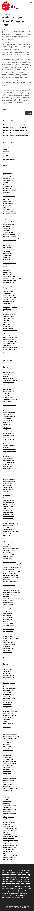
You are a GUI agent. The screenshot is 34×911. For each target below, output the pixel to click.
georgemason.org (8, 374)
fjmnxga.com (6, 288)
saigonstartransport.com (10, 289)
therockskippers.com (9, 324)
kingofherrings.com (8, 267)
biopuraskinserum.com (9, 297)
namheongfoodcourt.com (10, 316)
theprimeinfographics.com (10, 575)
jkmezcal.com (7, 589)
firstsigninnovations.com (10, 190)
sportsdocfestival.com (9, 654)
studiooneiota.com (8, 512)
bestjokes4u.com (8, 418)
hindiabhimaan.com (8, 351)
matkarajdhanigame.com (10, 399)
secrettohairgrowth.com (9, 280)
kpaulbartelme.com (8, 569)
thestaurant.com (7, 596)
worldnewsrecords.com (9, 556)
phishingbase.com (8, 640)
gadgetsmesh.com (8, 472)
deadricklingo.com (8, 525)
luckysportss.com (8, 631)
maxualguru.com (7, 437)
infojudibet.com (7, 393)
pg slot (28, 874)
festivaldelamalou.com (9, 188)
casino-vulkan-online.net (10, 332)
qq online (5, 149)
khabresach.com (7, 353)
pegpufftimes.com (8, 180)
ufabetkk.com (7, 259)
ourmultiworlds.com (8, 177)
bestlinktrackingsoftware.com (11, 598)
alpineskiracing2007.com (10, 330)
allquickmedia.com (8, 261)
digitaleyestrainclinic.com (10, 337)
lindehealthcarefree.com (10, 380)
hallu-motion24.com (8, 322)
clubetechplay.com (8, 611)
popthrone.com (7, 401)
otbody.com (6, 242)
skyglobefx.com (7, 527)
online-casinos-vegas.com (10, 341)
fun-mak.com (7, 583)
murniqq (11, 890)
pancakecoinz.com (8, 409)
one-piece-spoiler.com (9, 510)
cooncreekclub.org (8, 178)
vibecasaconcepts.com (9, 543)
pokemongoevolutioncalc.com (11, 638)
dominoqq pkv (24, 890)
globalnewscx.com (8, 497)
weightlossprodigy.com (9, 432)
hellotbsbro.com (7, 477)
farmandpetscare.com (9, 479)
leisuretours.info (7, 476)
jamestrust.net (7, 244)
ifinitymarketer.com (8, 623)
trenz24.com (6, 245)
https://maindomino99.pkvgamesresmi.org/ (13, 897)
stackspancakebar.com (9, 314)
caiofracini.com (7, 483)
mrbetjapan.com (7, 268)
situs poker (6, 151)
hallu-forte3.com (7, 320)
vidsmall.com (6, 552)
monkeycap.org (7, 221)
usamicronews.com (8, 635)
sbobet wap (27, 886)
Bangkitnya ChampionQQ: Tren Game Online (15, 124)
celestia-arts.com (8, 182)
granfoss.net (6, 326)
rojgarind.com (7, 454)
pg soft (24, 874)
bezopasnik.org (7, 286)
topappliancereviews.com (10, 347)
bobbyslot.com (7, 424)
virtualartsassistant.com (9, 573)
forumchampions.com (9, 184)
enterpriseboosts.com (9, 234)
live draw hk (6, 147)
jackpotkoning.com (8, 625)
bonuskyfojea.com (8, 604)
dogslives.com (7, 499)
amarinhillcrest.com (8, 224)
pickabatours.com (8, 386)
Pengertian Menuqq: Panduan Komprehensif (15, 133)
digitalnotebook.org (8, 435)
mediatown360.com (8, 335)
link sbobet (13, 874)
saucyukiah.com (7, 171)
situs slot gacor (6, 875)
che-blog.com (7, 407)
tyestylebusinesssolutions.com (11, 592)
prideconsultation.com (9, 412)
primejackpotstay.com (9, 644)
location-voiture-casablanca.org (12, 567)
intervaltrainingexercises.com (11, 590)
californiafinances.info (9, 299)
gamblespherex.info (8, 529)
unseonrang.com (7, 487)
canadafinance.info (8, 301)
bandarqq (4, 892)
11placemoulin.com (8, 426)
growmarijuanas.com (9, 464)
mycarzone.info (7, 541)
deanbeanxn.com (8, 397)
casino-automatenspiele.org (11, 238)
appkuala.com (7, 272)
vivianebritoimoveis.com (9, 217)
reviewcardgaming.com (9, 562)
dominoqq (6, 155)
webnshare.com (7, 466)
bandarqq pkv (16, 870)
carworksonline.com (8, 201)
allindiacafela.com (8, 328)
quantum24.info (7, 544)
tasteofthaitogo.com (8, 282)
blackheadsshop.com (9, 566)
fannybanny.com (7, 621)
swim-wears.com (8, 194)
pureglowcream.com (9, 276)
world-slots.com (7, 403)
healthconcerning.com (9, 453)
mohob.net (6, 430)
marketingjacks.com (8, 345)
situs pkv (7, 872)
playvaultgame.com (8, 648)
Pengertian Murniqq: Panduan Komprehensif (15, 130)
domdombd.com (7, 613)
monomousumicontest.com (10, 523)
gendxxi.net (6, 537)
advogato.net (7, 228)
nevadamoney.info (8, 303)
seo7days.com (7, 274)
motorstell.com (7, 207)
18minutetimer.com (8, 458)
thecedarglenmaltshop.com (10, 372)
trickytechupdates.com (9, 349)
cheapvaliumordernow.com (10, 577)
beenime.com (7, 579)
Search (5, 109)
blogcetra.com (7, 491)
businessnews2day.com (9, 554)
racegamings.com (8, 642)
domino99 (9, 870)
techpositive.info (7, 485)
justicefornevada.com (9, 474)
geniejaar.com (7, 422)
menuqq (6, 890)
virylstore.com (7, 205)
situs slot (22, 875)
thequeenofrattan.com (9, 504)
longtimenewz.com (8, 629)
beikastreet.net (7, 173)
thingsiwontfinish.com (9, 657)
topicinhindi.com (7, 376)
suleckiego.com (7, 360)
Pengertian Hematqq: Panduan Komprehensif (15, 135)
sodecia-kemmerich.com (10, 581)
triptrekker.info (7, 535)
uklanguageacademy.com (10, 378)
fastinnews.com (7, 619)
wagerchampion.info (8, 521)
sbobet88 (11, 888)
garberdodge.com (8, 192)
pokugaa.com (7, 646)
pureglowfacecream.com (10, 265)
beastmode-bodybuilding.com (11, 387)
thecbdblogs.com (8, 355)
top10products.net (8, 384)
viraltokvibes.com (8, 215)
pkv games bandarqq (9, 159)
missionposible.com (8, 339)
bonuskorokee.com (8, 606)
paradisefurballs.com (9, 445)
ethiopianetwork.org (8, 470)
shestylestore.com (8, 656)
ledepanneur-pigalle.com (10, 307)
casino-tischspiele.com (9, 240)
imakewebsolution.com (9, 405)
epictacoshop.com (8, 295)
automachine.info (8, 518)
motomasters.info (8, 539)
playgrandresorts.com (9, 650)
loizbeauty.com (7, 249)
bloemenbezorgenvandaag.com (12, 278)
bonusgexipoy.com (8, 608)
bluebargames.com (8, 186)
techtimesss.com (8, 203)
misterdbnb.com (7, 587)
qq (4, 157)
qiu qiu (5, 153)
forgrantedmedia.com (9, 196)
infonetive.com (7, 293)
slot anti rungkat (15, 875)
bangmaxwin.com (8, 291)
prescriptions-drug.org (9, 211)
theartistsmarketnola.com (10, 311)
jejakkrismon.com (8, 255)
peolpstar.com (7, 198)
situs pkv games (20, 872)
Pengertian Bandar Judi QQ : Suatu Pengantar (15, 127)
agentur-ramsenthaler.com (10, 531)
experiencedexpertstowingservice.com (14, 564)
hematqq (17, 890)
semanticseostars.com (9, 460)
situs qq (23, 877)
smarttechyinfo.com (8, 433)
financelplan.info (7, 389)
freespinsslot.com (8, 443)
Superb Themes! (21, 908)
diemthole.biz (7, 257)
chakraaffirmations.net (9, 416)
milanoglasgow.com (8, 318)
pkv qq (3, 870)
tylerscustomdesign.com (10, 199)
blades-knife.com (8, 508)
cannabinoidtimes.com (9, 449)
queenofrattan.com (8, 502)
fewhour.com (7, 456)
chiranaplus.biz (7, 313)
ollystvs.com (6, 495)
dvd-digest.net (7, 309)
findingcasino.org (8, 514)
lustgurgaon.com (7, 420)
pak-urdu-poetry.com (9, 489)
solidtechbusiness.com (9, 560)
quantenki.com (7, 546)
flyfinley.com (6, 410)
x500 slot (27, 872)
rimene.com (6, 305)
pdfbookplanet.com (8, 500)
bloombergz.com (8, 232)
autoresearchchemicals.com (11, 357)
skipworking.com (8, 247)
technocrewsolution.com (10, 213)
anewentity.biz (7, 270)
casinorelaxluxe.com (8, 610)
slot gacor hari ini (20, 895)
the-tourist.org (7, 226)
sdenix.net (6, 222)
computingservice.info (9, 481)
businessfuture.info (8, 391)
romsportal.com (7, 652)
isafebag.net (6, 230)
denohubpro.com (8, 506)
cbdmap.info (6, 395)
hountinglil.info (7, 414)
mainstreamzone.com (9, 462)
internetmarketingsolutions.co (11, 493)
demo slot (20, 886)
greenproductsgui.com (9, 451)
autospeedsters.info (8, 520)
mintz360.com (7, 428)
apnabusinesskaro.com (9, 358)
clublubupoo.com (8, 600)
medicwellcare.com (8, 550)
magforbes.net (7, 219)
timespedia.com (7, 253)
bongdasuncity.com (8, 439)
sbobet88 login (19, 888)
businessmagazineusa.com (10, 548)
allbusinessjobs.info (8, 382)
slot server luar (5, 874)
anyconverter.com (8, 251)
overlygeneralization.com (10, 468)
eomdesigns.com (8, 533)
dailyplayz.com (7, 615)
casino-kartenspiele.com (10, 236)
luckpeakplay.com (8, 633)
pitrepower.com (7, 334)
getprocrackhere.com (9, 617)
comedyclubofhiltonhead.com (11, 571)
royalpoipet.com (7, 594)
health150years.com (8, 209)
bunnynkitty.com (7, 284)
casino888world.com (9, 585)
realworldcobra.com (8, 516)
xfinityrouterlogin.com (9, 343)
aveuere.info (6, 447)
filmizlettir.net (7, 175)
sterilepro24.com (7, 558)
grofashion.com (7, 636)
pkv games (5, 884)
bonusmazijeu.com (8, 602)
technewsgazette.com (9, 263)
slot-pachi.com (7, 441)
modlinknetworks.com (9, 627)
